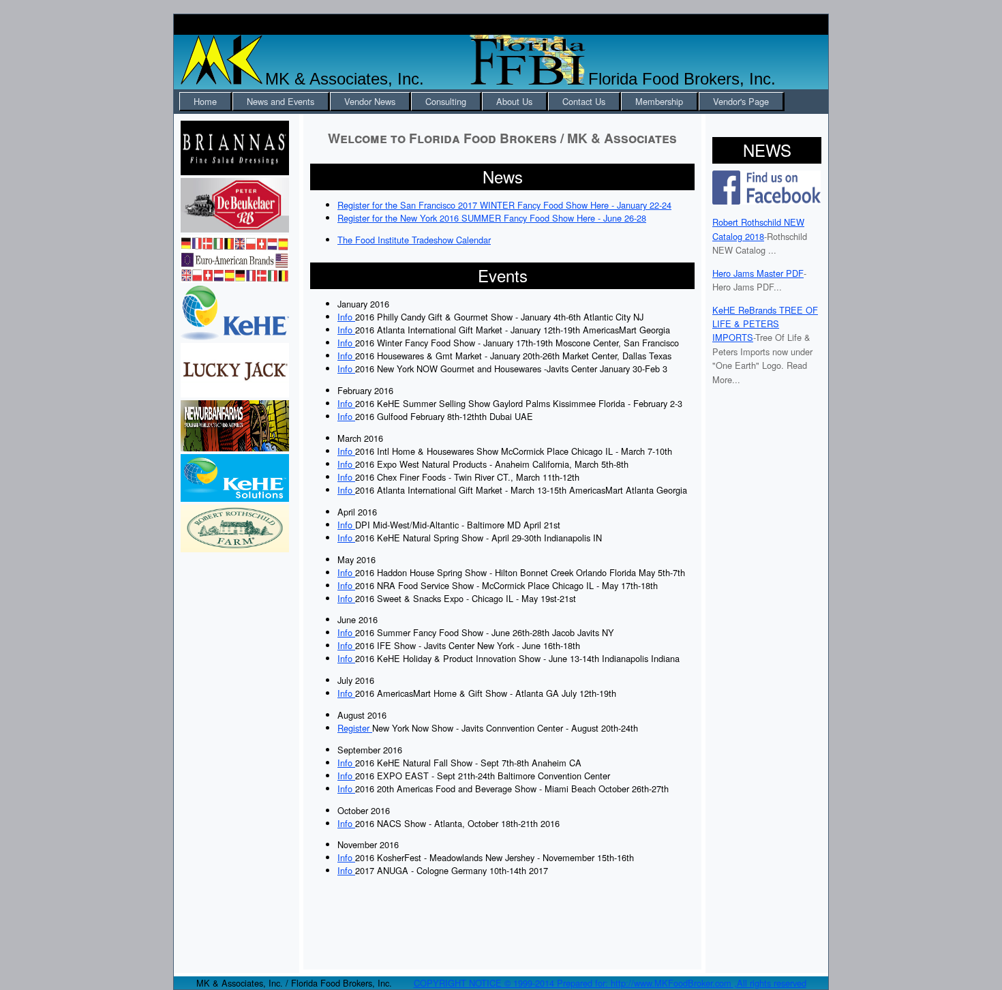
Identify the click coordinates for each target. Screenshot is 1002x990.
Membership (659, 101)
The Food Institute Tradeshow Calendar (414, 239)
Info (346, 316)
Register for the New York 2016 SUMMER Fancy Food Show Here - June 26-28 (491, 217)
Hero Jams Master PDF (758, 273)
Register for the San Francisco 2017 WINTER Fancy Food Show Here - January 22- (499, 204)
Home (205, 101)
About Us (514, 101)
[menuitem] (205, 101)
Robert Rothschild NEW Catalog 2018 (758, 228)
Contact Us (583, 101)
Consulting (445, 101)
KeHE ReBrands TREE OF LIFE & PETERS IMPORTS (765, 323)
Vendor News (369, 101)
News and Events (280, 101)
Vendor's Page (741, 101)
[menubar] (482, 101)
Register (354, 727)
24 (666, 204)
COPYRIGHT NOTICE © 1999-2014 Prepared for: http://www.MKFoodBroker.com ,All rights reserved (610, 982)
